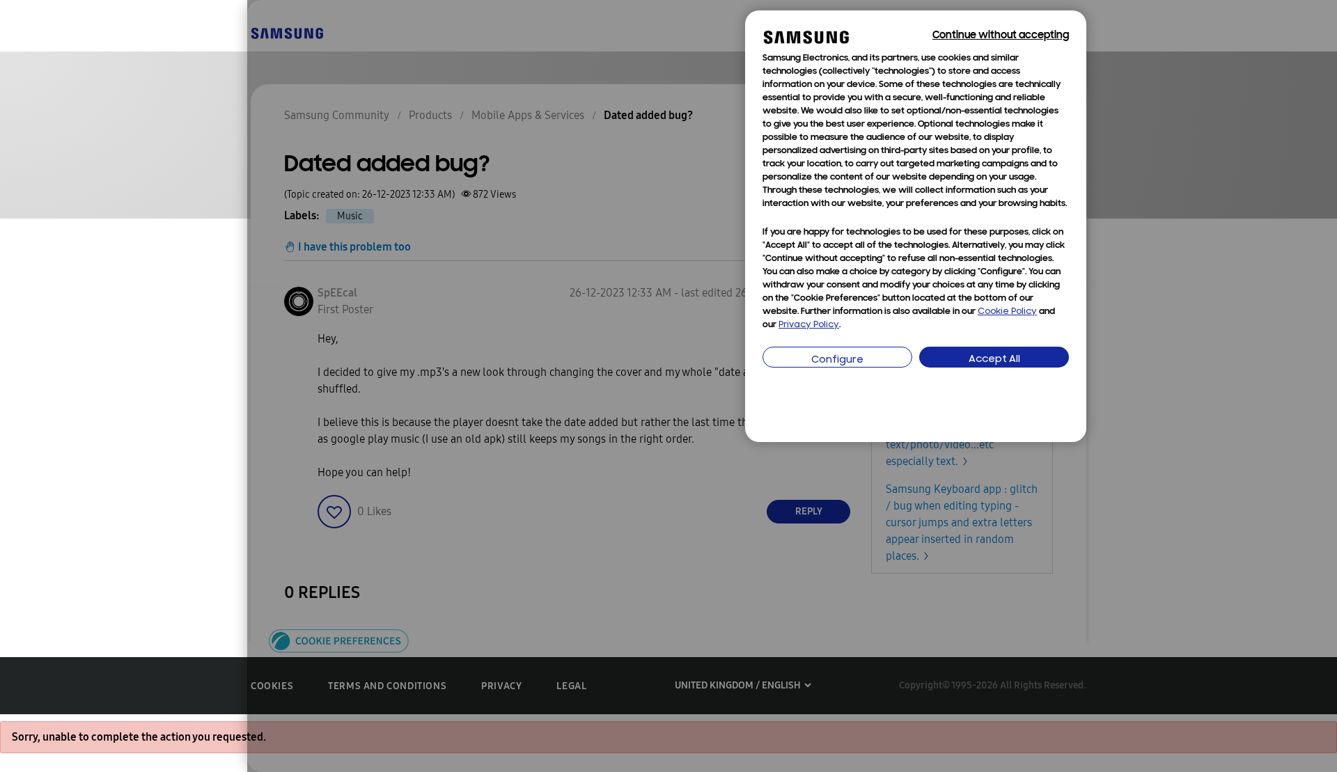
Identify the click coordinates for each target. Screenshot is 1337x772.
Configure (837, 360)
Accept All (994, 359)
